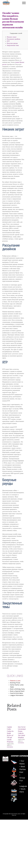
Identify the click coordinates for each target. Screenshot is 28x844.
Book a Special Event (17, 691)
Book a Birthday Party (17, 689)
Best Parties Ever (22, 769)
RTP (8, 41)
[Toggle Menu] (23, 3)
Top (26, 841)
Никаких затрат (11, 37)
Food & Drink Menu (16, 693)
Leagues (23, 786)
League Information (16, 695)
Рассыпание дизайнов (13, 39)
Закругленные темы (13, 45)
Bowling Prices (15, 683)
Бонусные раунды (12, 43)
